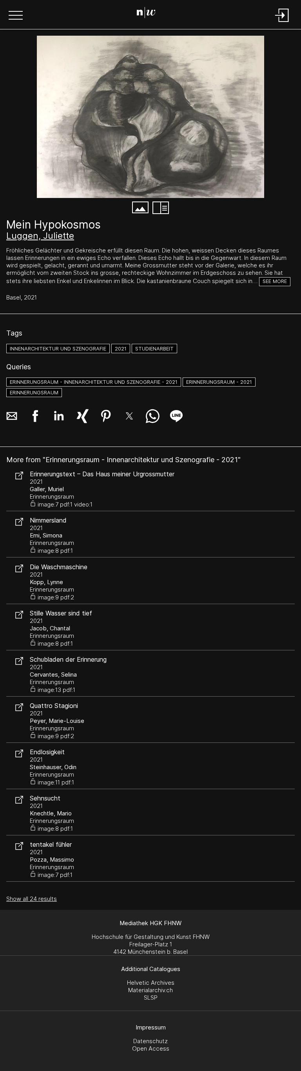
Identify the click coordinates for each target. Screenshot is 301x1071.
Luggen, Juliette (40, 236)
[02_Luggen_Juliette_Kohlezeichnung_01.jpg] (150, 117)
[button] (15, 16)
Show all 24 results (31, 898)
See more (275, 281)
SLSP (151, 997)
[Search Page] (149, 13)
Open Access (150, 1048)
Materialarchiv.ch (150, 990)
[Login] (282, 22)
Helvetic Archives (150, 982)
